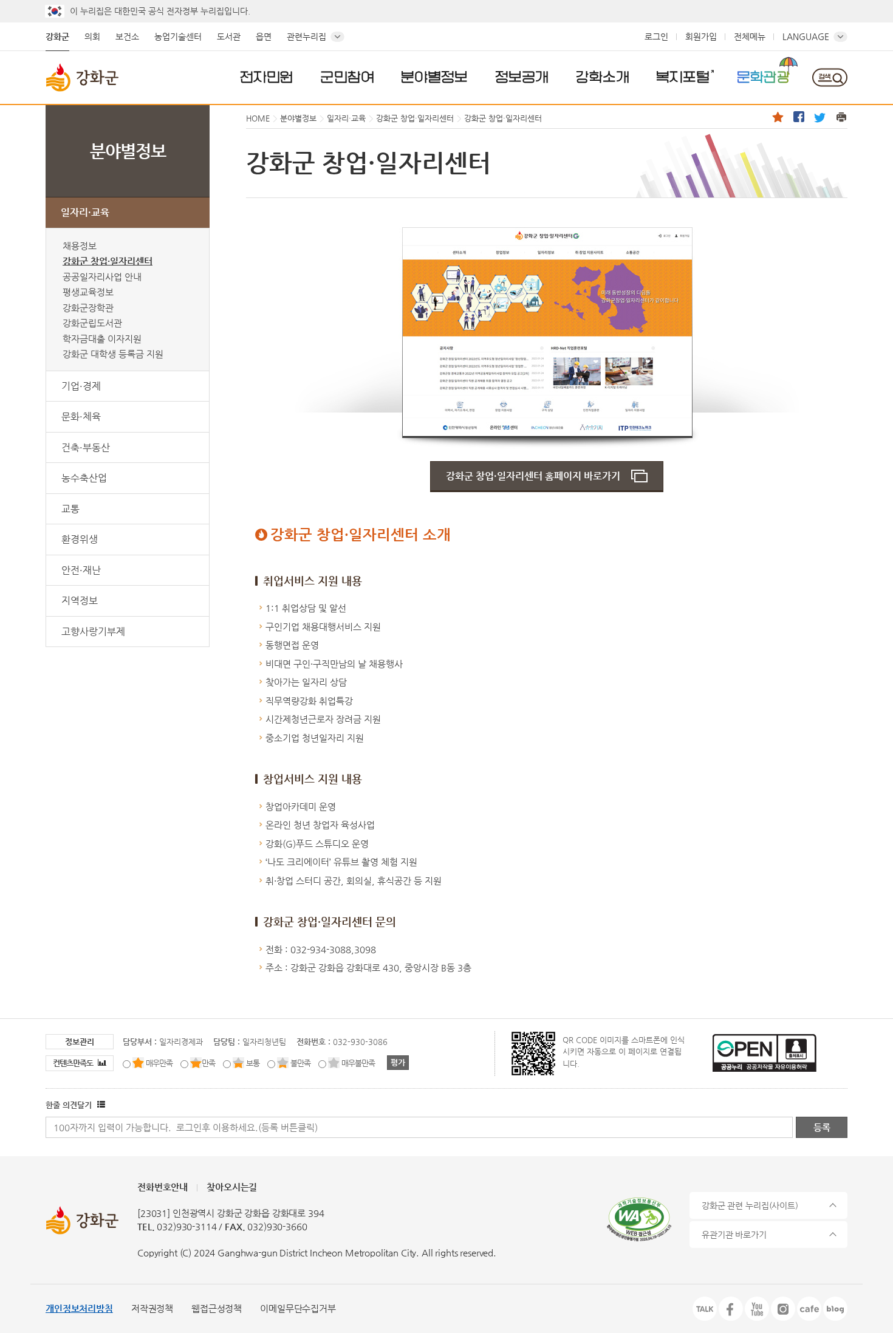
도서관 (229, 36)
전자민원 (266, 76)
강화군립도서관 (92, 323)
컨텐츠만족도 (74, 1062)
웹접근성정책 (216, 1308)
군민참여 (347, 76)
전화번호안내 (162, 1187)
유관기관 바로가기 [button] (734, 1234)
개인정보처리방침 (79, 1308)
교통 (70, 509)
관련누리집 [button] (306, 36)
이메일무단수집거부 (298, 1308)
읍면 (264, 36)
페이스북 (799, 117)
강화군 (57, 36)
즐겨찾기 (778, 117)
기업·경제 (81, 386)
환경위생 (79, 539)
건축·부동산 (85, 447)
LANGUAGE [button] (805, 36)
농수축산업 (84, 478)
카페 (809, 1309)
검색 (829, 77)
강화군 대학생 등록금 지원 (113, 354)
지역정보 (79, 600)
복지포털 (683, 76)
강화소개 (602, 76)
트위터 (820, 117)
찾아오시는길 (232, 1187)
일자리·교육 (85, 212)
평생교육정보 (88, 292)
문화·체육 (81, 416)
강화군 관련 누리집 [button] (750, 1205)
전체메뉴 (749, 36)
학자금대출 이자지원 (102, 339)
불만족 (300, 1062)
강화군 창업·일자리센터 (107, 261)
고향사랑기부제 (93, 631)
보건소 (127, 36)
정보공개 (522, 76)
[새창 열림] (99, 1104)
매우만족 (159, 1062)
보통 (252, 1062)
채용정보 (80, 246)
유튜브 (757, 1309)
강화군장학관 (88, 308)
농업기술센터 (178, 36)
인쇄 (841, 117)
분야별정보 (434, 76)
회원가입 (701, 36)
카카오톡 (705, 1309)
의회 (92, 36)
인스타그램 (783, 1309)
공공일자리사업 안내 (102, 277)
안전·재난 (81, 570)
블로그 (835, 1309)
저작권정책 (152, 1308)
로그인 (656, 36)
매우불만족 (358, 1062)
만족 (208, 1062)
